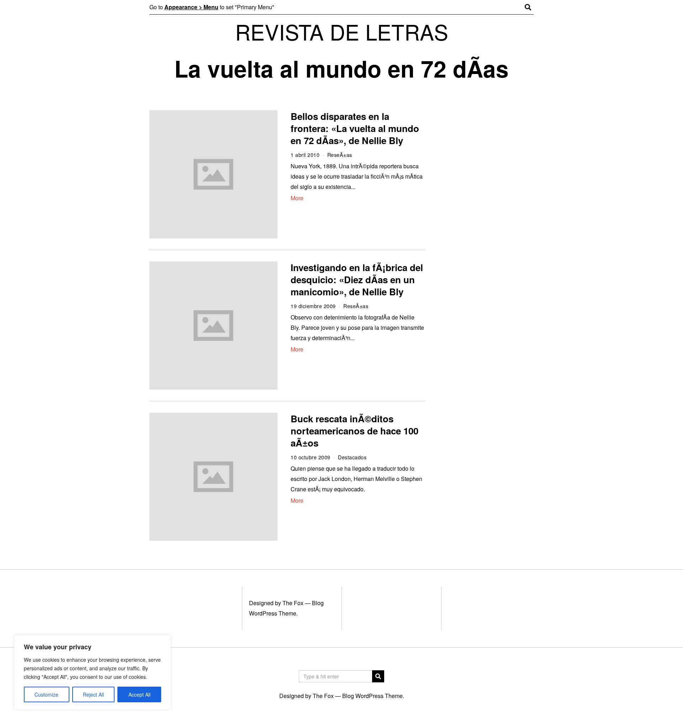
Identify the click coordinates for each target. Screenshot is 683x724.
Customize (46, 694)
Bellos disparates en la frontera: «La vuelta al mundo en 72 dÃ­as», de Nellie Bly (355, 128)
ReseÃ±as (339, 154)
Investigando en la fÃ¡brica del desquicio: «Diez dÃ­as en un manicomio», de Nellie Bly (357, 279)
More (297, 198)
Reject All (93, 694)
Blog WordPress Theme (372, 696)
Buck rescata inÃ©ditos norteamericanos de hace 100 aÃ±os (354, 430)
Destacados (352, 457)
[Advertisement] (486, 220)
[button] (378, 676)
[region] (92, 672)
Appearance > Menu (191, 7)
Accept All (139, 694)
